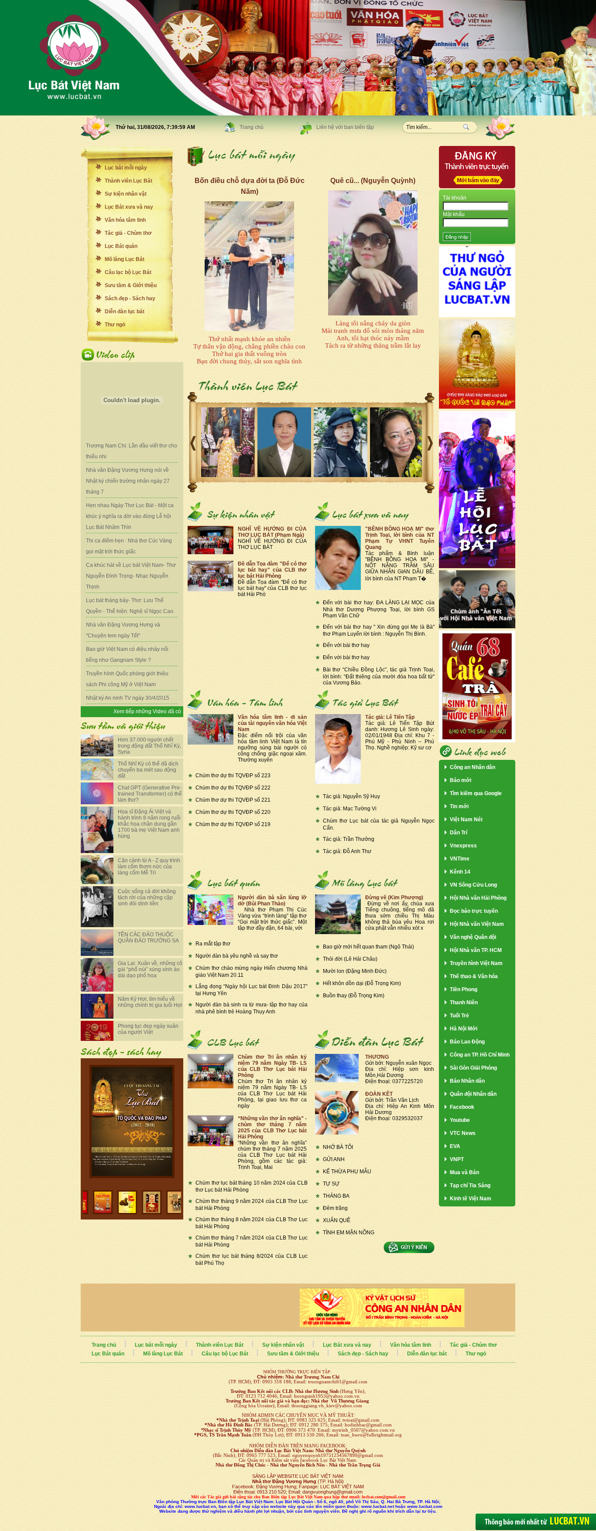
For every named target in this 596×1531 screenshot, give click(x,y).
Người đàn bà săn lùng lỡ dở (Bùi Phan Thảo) (272, 900)
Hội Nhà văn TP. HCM (476, 950)
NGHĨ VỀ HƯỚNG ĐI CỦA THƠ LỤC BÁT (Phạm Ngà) (272, 532)
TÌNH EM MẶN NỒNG (348, 1233)
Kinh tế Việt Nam (470, 1199)
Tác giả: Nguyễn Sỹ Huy (351, 796)
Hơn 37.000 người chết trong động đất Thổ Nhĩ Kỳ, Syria (149, 746)
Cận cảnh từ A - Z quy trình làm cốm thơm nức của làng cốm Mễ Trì (149, 866)
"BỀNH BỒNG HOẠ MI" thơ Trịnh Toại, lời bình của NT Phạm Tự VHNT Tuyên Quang (399, 538)
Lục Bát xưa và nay (129, 207)
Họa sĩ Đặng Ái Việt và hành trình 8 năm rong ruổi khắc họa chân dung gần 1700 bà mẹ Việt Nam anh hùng (149, 824)
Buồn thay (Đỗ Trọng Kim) (353, 995)
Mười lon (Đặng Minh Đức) (355, 971)
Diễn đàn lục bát (124, 311)
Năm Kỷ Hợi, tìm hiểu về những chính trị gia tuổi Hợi (150, 1002)
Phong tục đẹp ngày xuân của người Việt (148, 1029)
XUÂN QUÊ (336, 1220)
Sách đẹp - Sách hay (130, 298)
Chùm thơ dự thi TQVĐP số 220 (233, 812)
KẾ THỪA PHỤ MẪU (347, 1172)
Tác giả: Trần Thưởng (348, 839)
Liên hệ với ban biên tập (345, 127)
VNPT (457, 1159)
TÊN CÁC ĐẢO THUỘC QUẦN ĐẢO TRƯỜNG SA (148, 937)
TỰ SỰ (331, 1184)
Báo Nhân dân (467, 1081)
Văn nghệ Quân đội (473, 937)
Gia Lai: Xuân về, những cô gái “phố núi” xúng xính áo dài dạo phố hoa (150, 969)
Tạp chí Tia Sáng (470, 1185)
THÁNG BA (336, 1196)
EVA (455, 1146)
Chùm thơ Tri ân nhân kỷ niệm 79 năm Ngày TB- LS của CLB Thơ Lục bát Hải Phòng (272, 1066)
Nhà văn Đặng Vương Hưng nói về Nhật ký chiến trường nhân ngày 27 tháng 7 (128, 481)
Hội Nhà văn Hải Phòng (478, 898)
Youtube (460, 1120)
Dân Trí (458, 833)
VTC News (463, 1133)
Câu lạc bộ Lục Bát (128, 272)
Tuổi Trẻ (459, 1016)
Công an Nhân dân (472, 767)
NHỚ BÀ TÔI (338, 1147)
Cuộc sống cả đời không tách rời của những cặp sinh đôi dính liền (147, 897)
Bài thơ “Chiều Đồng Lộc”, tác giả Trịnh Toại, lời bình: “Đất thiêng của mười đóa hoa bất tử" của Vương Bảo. (379, 676)
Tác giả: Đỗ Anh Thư (347, 851)
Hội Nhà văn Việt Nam (477, 924)
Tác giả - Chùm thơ (128, 233)
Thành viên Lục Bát (128, 181)
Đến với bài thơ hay (346, 645)
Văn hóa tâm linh (125, 220)
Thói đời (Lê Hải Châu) (350, 959)
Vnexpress (463, 846)
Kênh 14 (460, 872)
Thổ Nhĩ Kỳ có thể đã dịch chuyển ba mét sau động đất (148, 770)
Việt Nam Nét (466, 819)
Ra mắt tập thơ (212, 944)
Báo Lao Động (467, 1042)
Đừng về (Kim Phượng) (394, 897)
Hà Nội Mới (463, 1029)
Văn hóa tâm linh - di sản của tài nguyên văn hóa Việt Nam (272, 723)
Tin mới (459, 806)
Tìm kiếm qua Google (476, 793)
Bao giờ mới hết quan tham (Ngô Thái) (368, 947)
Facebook (462, 1107)
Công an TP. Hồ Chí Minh (480, 1055)
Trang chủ (252, 127)
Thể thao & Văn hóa (474, 976)
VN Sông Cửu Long (473, 885)
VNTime (459, 859)
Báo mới (460, 780)
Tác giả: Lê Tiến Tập (389, 717)
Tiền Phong (463, 989)
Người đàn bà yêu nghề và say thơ (236, 956)
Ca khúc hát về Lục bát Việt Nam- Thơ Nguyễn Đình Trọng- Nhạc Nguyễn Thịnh (131, 576)
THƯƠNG (377, 1057)
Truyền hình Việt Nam (476, 963)
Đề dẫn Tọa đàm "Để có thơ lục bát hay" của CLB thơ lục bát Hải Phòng (272, 570)
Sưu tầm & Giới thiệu (131, 285)
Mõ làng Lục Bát (124, 259)
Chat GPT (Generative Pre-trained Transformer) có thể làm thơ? (150, 794)
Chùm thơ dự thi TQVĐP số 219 (233, 824)
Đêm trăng (335, 1208)
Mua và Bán (464, 1172)
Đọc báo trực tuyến (474, 911)
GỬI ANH (334, 1159)
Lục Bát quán (121, 246)
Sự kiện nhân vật (126, 194)
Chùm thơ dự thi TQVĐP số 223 (233, 775)
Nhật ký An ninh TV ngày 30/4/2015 (127, 698)
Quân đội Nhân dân (473, 1094)
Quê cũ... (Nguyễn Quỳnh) (372, 180)
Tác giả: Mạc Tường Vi (350, 809)
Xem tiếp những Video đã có (147, 711)
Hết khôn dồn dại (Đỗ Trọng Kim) (362, 983)
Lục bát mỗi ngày (126, 168)
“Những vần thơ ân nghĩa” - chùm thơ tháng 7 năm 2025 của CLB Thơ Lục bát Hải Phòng (272, 1127)
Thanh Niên (464, 1002)
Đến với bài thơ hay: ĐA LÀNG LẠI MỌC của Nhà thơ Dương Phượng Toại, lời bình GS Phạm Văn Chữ (379, 609)
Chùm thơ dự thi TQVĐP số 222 (233, 788)
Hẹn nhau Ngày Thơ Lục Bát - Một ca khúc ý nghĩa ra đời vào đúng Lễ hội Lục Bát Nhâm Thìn (130, 516)
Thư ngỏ (115, 325)
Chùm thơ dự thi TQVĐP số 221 (233, 800)
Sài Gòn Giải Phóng (473, 1068)
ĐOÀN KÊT (379, 1094)
